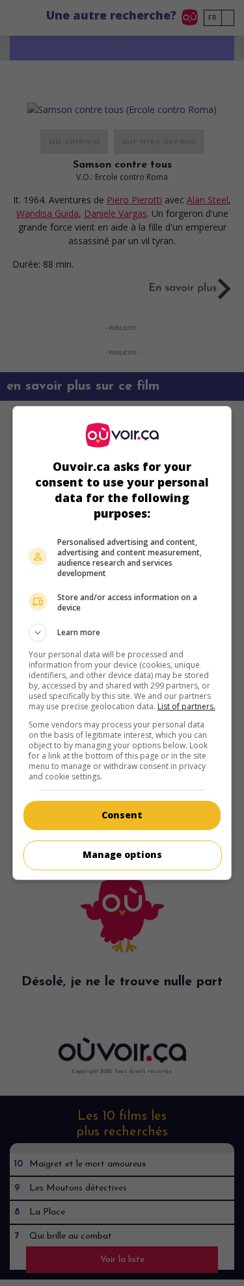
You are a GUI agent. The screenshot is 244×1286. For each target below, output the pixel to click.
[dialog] (122, 643)
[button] (122, 633)
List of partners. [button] (186, 706)
